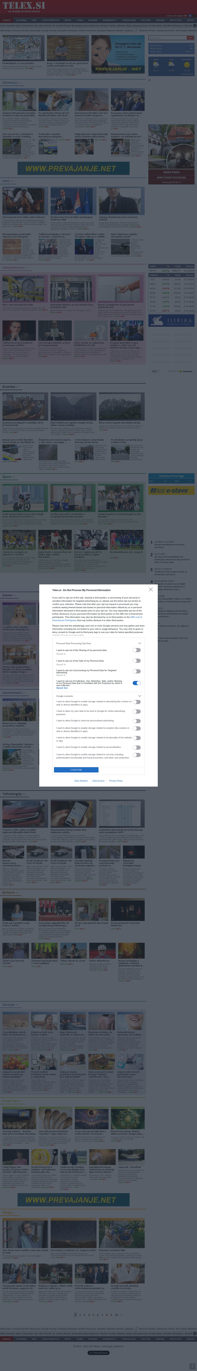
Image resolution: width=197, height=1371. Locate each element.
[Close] (152, 590)
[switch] (137, 650)
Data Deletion (81, 781)
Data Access (98, 781)
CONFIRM (76, 770)
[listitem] (98, 643)
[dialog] (98, 685)
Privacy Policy (116, 781)
